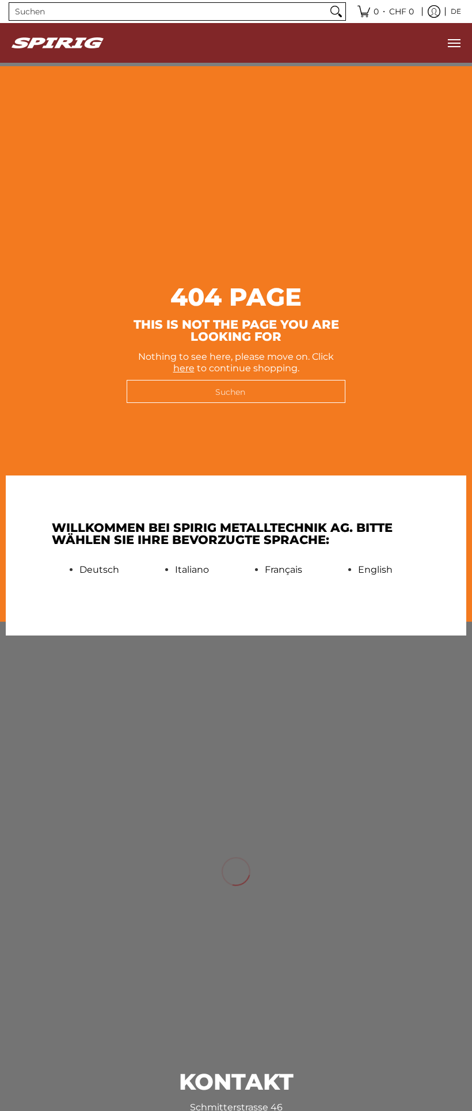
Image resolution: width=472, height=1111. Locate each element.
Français (283, 570)
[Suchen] (336, 11)
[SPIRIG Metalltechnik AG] (58, 43)
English (375, 570)
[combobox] (168, 11)
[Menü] (453, 43)
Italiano (192, 570)
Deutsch (99, 570)
